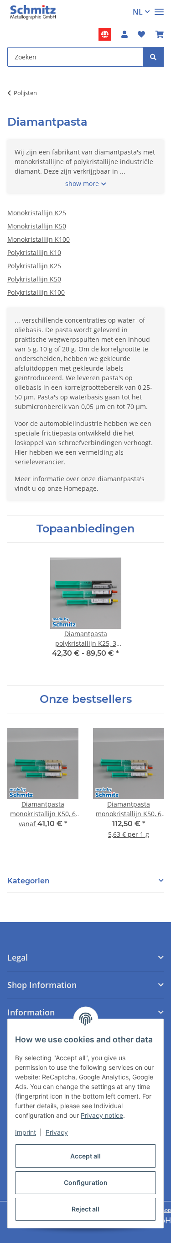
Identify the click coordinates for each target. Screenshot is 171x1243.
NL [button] (138, 12)
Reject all (85, 1209)
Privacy (57, 1132)
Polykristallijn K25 (34, 265)
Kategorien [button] (28, 880)
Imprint (25, 1132)
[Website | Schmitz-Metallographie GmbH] (104, 34)
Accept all (85, 1156)
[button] (124, 34)
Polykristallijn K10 (34, 252)
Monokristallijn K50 (36, 226)
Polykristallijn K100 (36, 292)
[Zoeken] (153, 57)
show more (82, 183)
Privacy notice (102, 1115)
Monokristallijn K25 (36, 212)
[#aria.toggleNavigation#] (159, 8)
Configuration (86, 1182)
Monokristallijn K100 (38, 239)
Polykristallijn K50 (34, 279)
